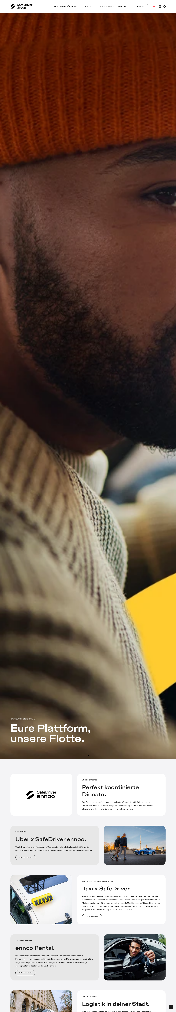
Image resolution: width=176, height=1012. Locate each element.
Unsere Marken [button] (104, 6)
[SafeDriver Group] (21, 6)
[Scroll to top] (171, 1006)
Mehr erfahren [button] (25, 857)
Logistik (87, 6)
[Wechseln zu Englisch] (153, 6)
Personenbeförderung (66, 6)
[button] (160, 6)
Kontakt (123, 6)
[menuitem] (66, 6)
